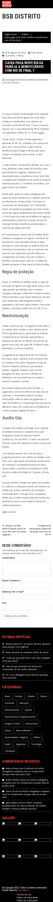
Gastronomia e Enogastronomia (20, 716)
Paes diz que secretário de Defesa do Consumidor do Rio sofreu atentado (22, 668)
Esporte (28, 709)
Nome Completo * (11, 580)
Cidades (31, 696)
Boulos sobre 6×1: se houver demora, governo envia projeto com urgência (26, 645)
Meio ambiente (23, 730)
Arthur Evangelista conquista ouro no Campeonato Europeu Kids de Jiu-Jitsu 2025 (23, 771)
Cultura (43, 696)
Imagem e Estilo (12, 723)
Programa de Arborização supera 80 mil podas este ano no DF (40, 530)
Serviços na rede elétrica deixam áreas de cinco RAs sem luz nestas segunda (14, 530)
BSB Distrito (21, 16)
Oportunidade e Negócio (16, 737)
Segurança (21, 744)
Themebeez (23, 890)
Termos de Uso (23, 894)
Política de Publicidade (27, 900)
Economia (10, 55)
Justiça (8, 730)
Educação (24, 703)
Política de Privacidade (27, 897)
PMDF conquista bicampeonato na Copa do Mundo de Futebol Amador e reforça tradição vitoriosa (24, 805)
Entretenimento (12, 709)
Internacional (31, 723)
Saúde (7, 744)
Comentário (8, 557)
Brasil (7, 696)
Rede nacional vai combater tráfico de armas (27, 652)
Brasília (18, 696)
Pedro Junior (36, 52)
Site (4, 602)
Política (20, 55)
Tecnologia (36, 744)
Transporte (10, 751)
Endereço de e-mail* (13, 591)
